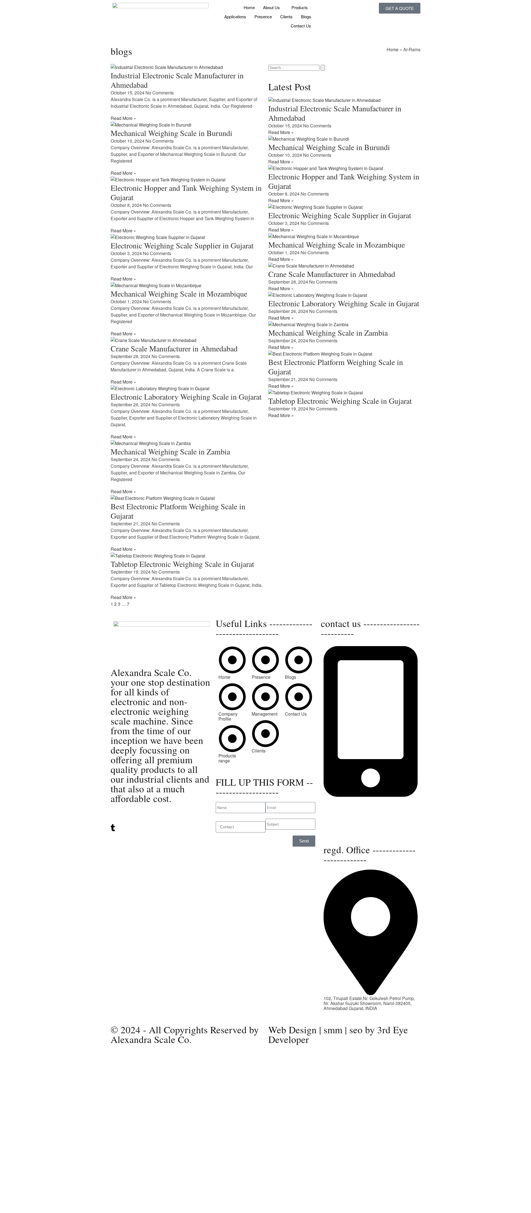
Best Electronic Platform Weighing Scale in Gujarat (178, 511)
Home (249, 7)
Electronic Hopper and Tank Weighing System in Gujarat (186, 192)
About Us (271, 7)
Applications (235, 16)
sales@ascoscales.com (347, 831)
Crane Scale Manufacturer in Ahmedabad (174, 348)
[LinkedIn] (160, 821)
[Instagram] (160, 833)
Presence (263, 16)
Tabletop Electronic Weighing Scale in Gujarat (182, 564)
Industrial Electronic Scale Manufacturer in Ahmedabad (177, 80)
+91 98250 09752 (341, 800)
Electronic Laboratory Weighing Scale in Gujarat (186, 396)
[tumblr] (160, 827)
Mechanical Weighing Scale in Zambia (170, 451)
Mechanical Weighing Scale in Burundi (171, 133)
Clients (286, 16)
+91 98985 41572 (341, 810)
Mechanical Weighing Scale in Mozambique (179, 293)
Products (299, 7)
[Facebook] (160, 838)
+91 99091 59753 (341, 805)
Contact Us (301, 26)
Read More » (123, 118)
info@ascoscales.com (345, 826)
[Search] (323, 68)
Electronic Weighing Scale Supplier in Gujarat (182, 245)
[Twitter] (160, 816)
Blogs (306, 16)
